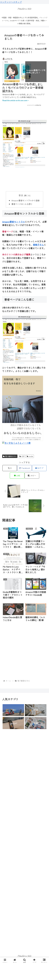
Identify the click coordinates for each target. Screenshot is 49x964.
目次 (21, 195)
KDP (23, 456)
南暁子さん (38, 244)
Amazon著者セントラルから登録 (25, 200)
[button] (32, 475)
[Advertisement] (24, 179)
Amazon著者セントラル (13, 221)
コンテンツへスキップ (11, 2)
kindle (31, 456)
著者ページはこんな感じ (21, 203)
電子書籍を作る (11, 456)
